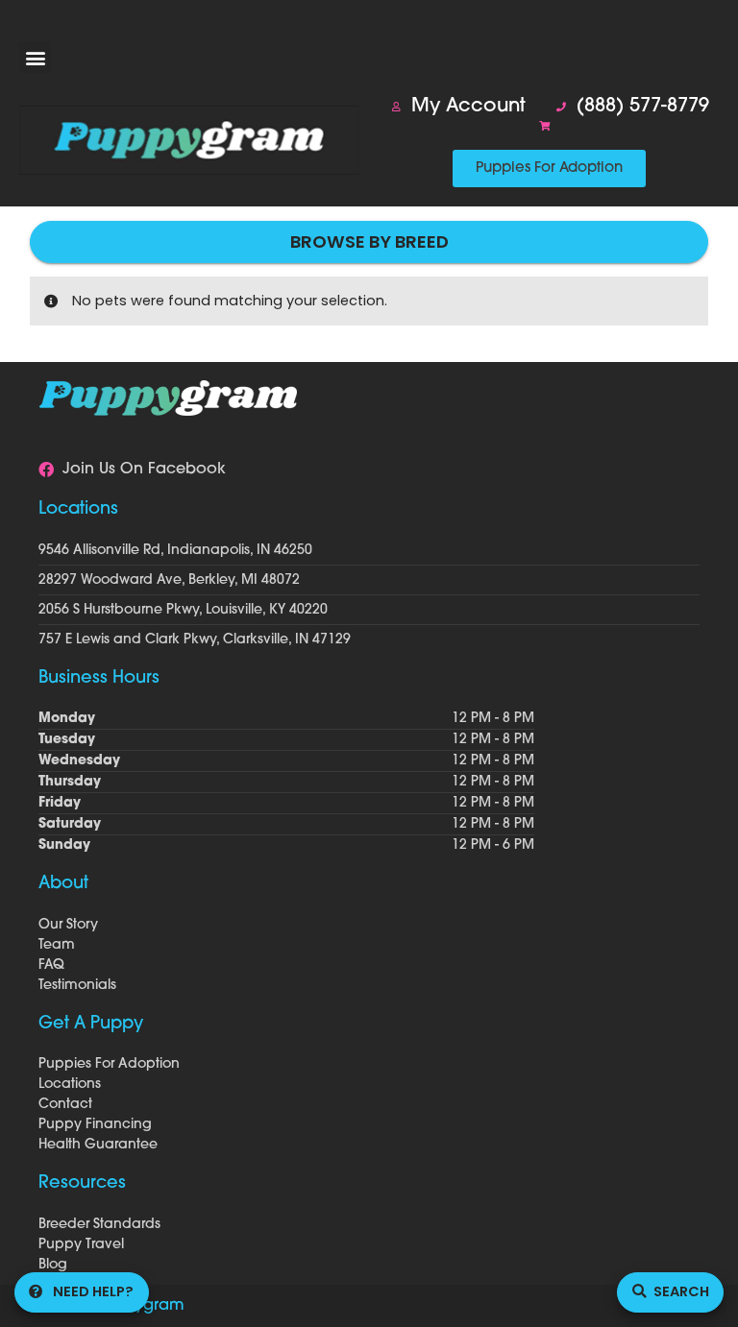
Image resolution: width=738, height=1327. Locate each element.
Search (681, 1291)
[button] (35, 57)
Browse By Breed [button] (369, 241)
